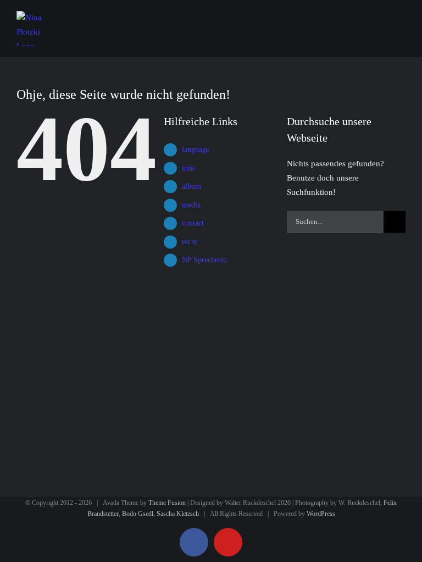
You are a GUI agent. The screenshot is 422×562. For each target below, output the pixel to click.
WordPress (321, 514)
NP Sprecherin (204, 260)
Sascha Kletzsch (178, 514)
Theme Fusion (167, 503)
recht (189, 242)
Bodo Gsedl (137, 514)
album (191, 186)
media (191, 205)
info (188, 168)
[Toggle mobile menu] (401, 21)
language (195, 149)
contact (193, 223)
